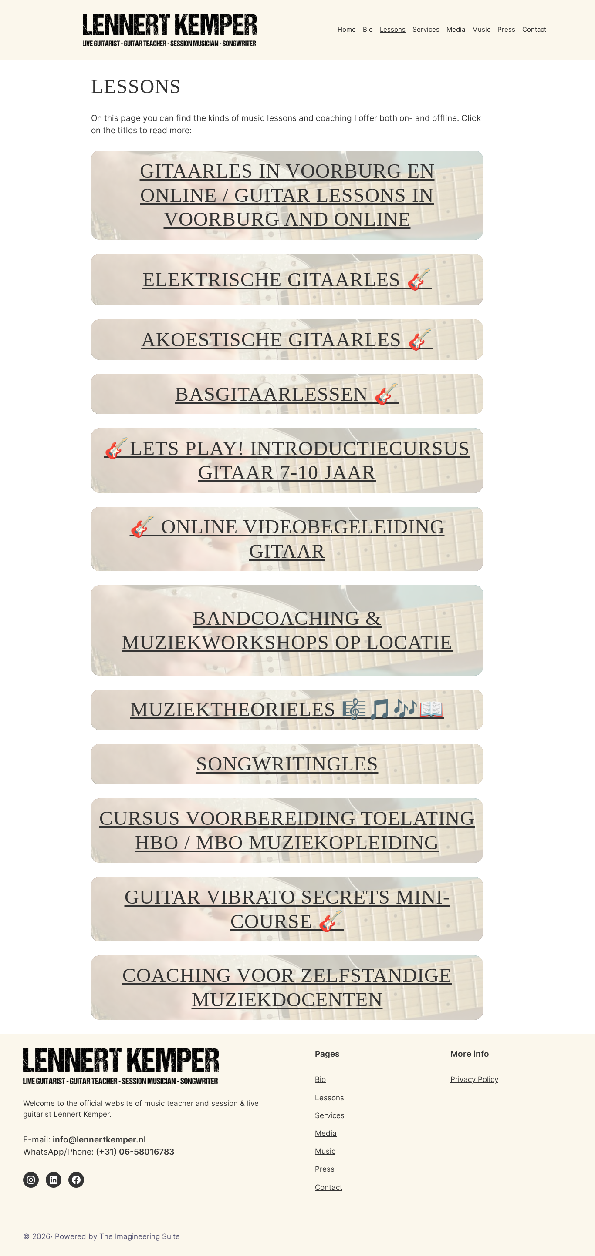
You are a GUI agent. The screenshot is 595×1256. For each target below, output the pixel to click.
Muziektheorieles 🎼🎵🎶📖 (287, 709)
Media (326, 1133)
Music (325, 1151)
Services (330, 1115)
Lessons (329, 1097)
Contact (328, 1187)
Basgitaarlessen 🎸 (287, 394)
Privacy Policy (474, 1079)
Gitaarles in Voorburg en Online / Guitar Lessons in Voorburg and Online (287, 195)
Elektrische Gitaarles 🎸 (287, 279)
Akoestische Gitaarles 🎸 (287, 339)
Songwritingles (287, 764)
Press (325, 1169)
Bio (320, 1079)
